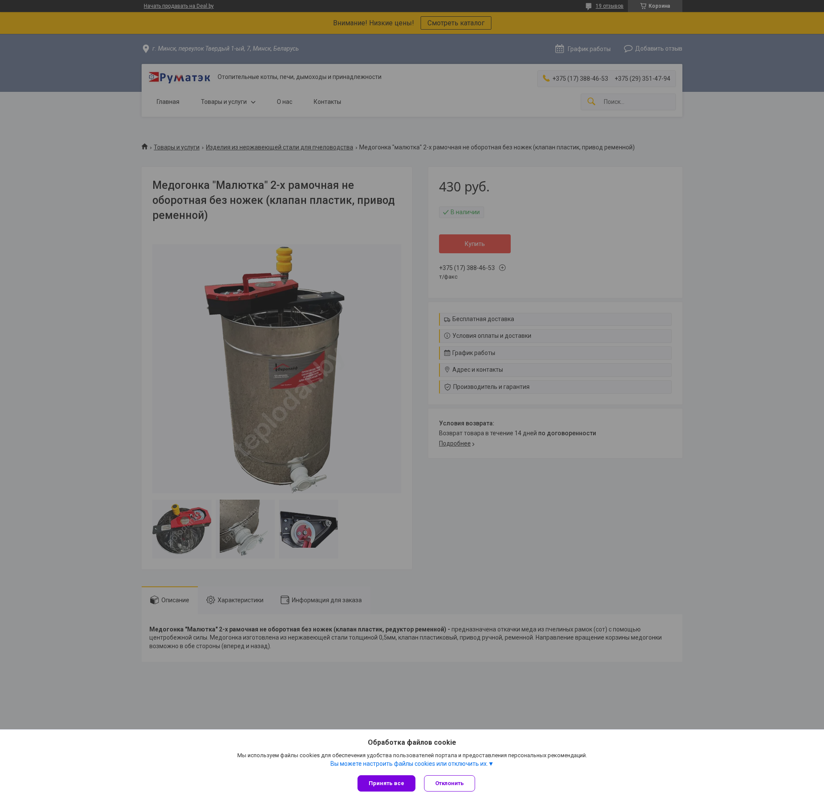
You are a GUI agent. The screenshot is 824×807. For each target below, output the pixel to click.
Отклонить (449, 783)
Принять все (386, 783)
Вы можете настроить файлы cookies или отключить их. (409, 763)
